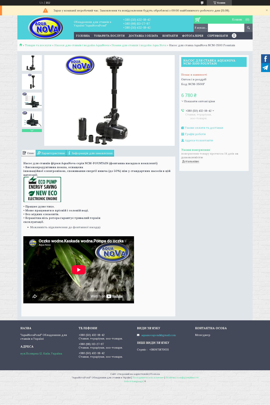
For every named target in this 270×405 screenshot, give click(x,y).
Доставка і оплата (143, 36)
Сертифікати (217, 36)
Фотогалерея (192, 36)
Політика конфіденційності (182, 377)
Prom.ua (155, 373)
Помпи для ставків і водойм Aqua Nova (138, 45)
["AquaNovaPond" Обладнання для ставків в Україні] (45, 27)
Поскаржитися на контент (148, 377)
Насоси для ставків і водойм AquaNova (81, 45)
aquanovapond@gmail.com (158, 335)
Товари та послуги (109, 36)
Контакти (170, 36)
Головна (83, 36)
